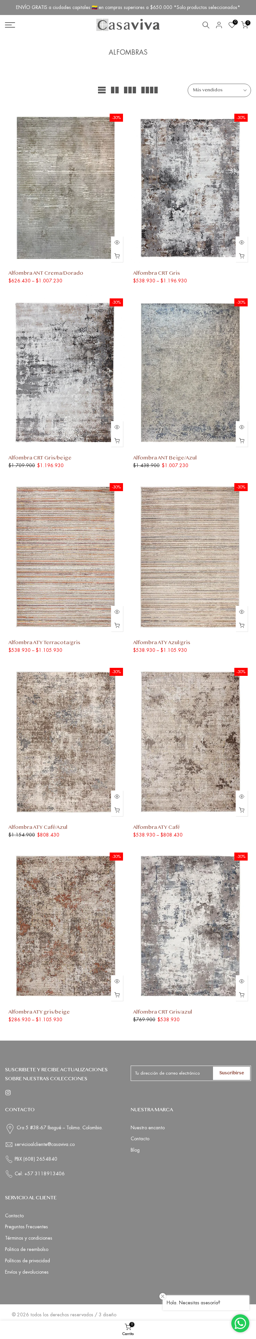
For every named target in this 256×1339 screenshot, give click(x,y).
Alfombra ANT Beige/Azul (165, 458)
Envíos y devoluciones (27, 1272)
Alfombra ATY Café (156, 827)
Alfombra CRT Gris (156, 273)
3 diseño (107, 1314)
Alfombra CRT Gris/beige (40, 458)
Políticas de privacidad (27, 1260)
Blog (135, 1150)
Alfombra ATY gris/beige (39, 1012)
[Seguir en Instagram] (8, 1093)
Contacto (140, 1138)
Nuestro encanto (148, 1127)
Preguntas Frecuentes (26, 1226)
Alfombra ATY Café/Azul (37, 827)
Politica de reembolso (26, 1249)
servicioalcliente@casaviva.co (45, 1144)
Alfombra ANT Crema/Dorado (45, 273)
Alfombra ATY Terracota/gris (44, 642)
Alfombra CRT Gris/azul (162, 1012)
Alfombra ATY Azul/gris (161, 642)
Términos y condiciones (28, 1238)
